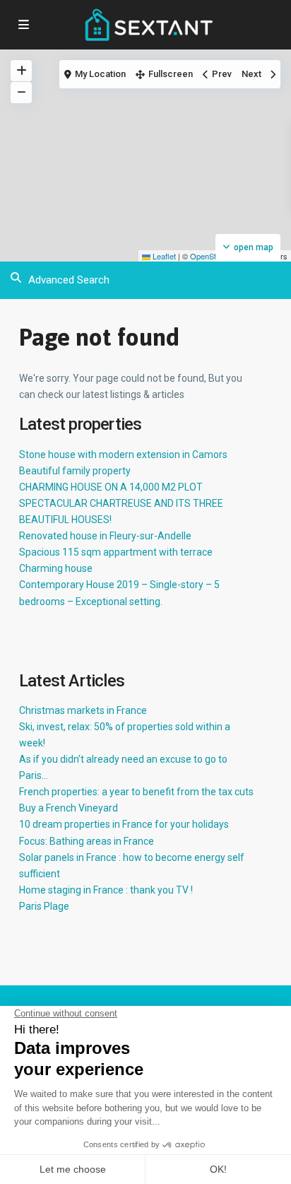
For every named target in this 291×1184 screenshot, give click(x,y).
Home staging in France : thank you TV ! (106, 890)
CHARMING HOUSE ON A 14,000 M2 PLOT (111, 487)
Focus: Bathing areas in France (86, 841)
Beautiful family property (75, 470)
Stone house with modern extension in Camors (123, 454)
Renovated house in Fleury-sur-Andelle (105, 535)
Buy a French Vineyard (68, 808)
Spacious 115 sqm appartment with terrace (116, 552)
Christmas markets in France (83, 710)
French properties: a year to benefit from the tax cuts (136, 791)
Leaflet (163, 256)
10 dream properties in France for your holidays (124, 824)
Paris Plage (44, 906)
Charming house (56, 568)
